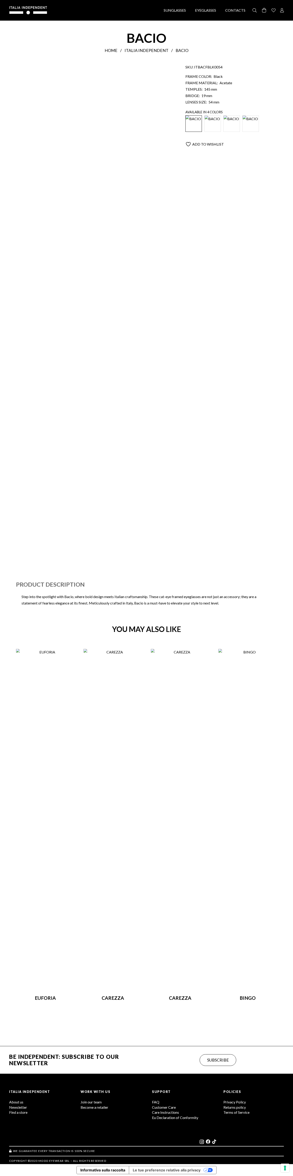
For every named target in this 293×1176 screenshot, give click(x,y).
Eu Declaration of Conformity (175, 1117)
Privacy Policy (234, 1102)
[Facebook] (208, 1141)
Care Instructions (165, 1112)
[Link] (273, 10)
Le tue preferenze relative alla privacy (167, 1170)
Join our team (91, 1102)
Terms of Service (236, 1112)
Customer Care (164, 1107)
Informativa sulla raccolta (102, 1170)
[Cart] (264, 10)
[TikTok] (214, 1141)
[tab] (50, 584)
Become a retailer (94, 1107)
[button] (254, 10)
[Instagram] (202, 1141)
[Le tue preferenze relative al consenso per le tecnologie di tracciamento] (285, 1168)
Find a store (18, 1112)
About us (16, 1102)
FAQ (155, 1102)
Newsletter (18, 1107)
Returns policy (234, 1107)
